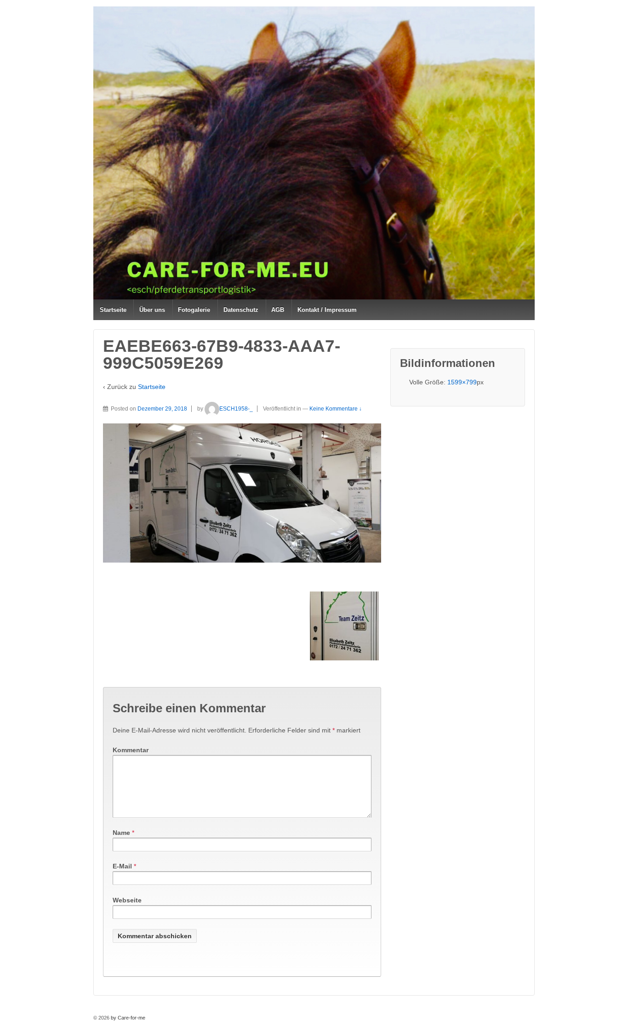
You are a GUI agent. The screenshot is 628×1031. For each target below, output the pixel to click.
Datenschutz (240, 309)
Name (121, 832)
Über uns (152, 309)
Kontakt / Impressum (327, 309)
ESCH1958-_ (236, 409)
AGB (277, 309)
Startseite (113, 309)
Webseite (127, 900)
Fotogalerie (194, 309)
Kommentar (130, 750)
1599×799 (462, 382)
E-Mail (122, 866)
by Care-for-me (127, 1017)
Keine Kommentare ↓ (335, 409)
